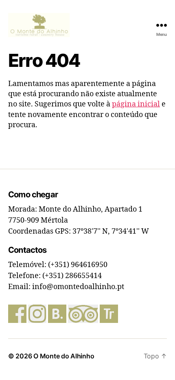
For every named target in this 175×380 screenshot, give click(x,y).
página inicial (136, 104)
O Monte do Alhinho (63, 356)
